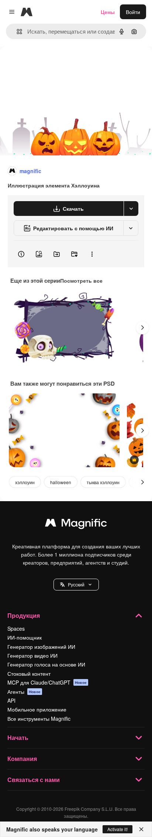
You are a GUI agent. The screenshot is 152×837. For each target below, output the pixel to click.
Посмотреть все (81, 280)
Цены (108, 12)
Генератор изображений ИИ (41, 646)
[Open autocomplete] (16, 31)
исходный (49, 63)
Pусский (76, 584)
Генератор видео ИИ (32, 655)
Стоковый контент (29, 673)
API (11, 700)
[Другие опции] (91, 254)
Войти (133, 12)
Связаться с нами (33, 779)
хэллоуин (25, 482)
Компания (22, 758)
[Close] (141, 829)
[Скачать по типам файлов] (131, 208)
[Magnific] (76, 524)
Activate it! (117, 829)
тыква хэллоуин (103, 482)
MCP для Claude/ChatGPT (47, 682)
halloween (60, 482)
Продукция (23, 615)
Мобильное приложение (36, 709)
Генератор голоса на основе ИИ (46, 664)
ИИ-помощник (24, 637)
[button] (76, 584)
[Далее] (142, 328)
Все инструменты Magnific (38, 718)
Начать (17, 737)
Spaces (16, 628)
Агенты (24, 691)
